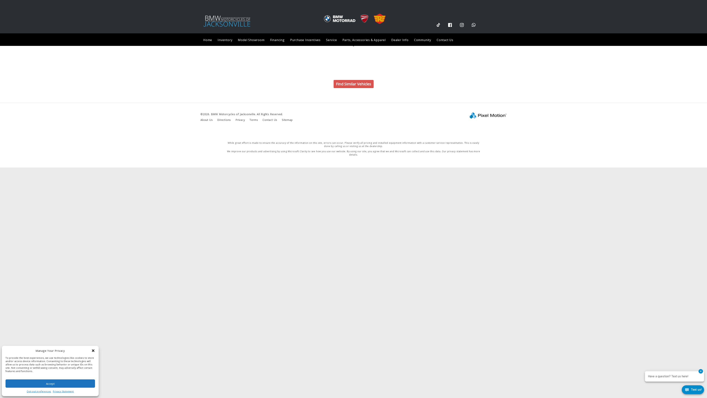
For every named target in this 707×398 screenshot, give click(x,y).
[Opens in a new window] (438, 25)
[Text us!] (693, 390)
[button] (93, 350)
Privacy (240, 120)
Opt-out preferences (39, 391)
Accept (50, 383)
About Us (207, 120)
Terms (253, 120)
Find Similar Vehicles (353, 83)
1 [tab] (353, 45)
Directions (224, 120)
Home (207, 40)
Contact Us (445, 40)
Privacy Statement (63, 391)
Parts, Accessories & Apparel (364, 40)
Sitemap (287, 120)
